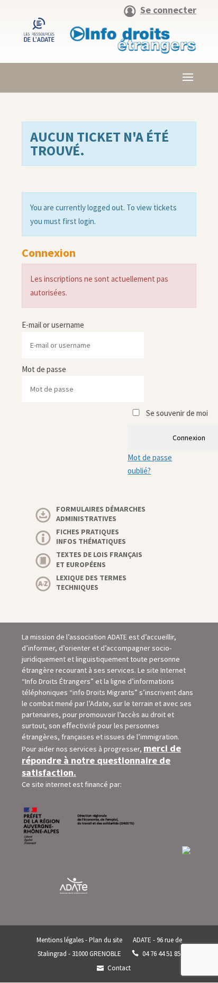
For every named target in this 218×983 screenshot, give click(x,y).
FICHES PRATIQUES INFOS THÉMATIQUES (91, 536)
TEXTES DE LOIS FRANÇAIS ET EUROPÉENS (99, 559)
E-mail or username (53, 325)
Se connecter (168, 10)
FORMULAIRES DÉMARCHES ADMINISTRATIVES (101, 513)
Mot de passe (44, 369)
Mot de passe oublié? (150, 464)
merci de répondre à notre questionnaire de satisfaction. (101, 760)
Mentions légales (60, 939)
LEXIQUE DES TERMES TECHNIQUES (91, 582)
